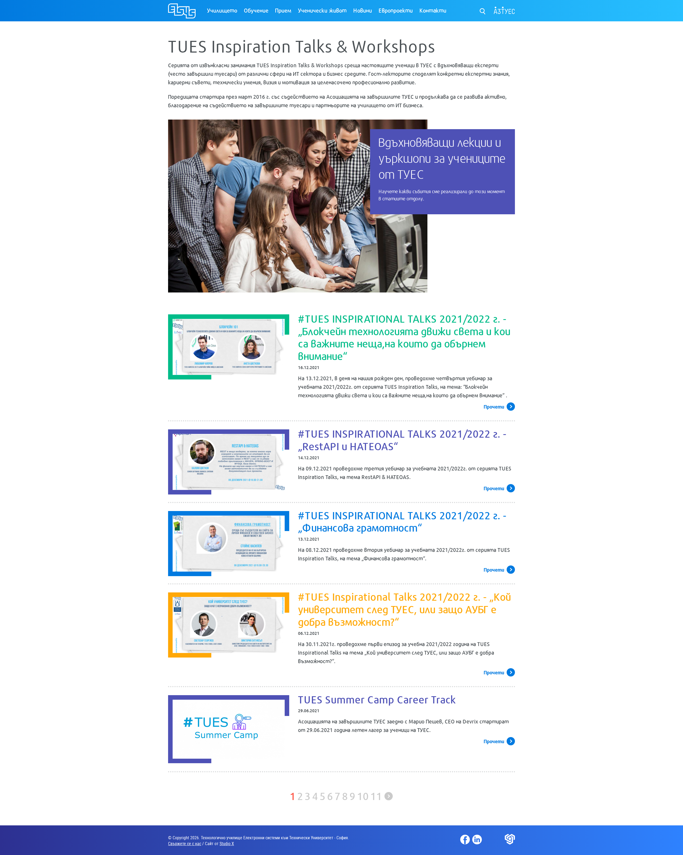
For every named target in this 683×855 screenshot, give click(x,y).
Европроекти (396, 10)
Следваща (388, 796)
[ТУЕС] (182, 13)
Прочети (494, 406)
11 (376, 795)
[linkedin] (477, 839)
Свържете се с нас (184, 843)
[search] (483, 10)
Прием (283, 10)
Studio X (227, 843)
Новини (362, 10)
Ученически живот (322, 10)
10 (363, 795)
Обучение (256, 10)
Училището (222, 10)
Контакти (432, 10)
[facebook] (465, 839)
